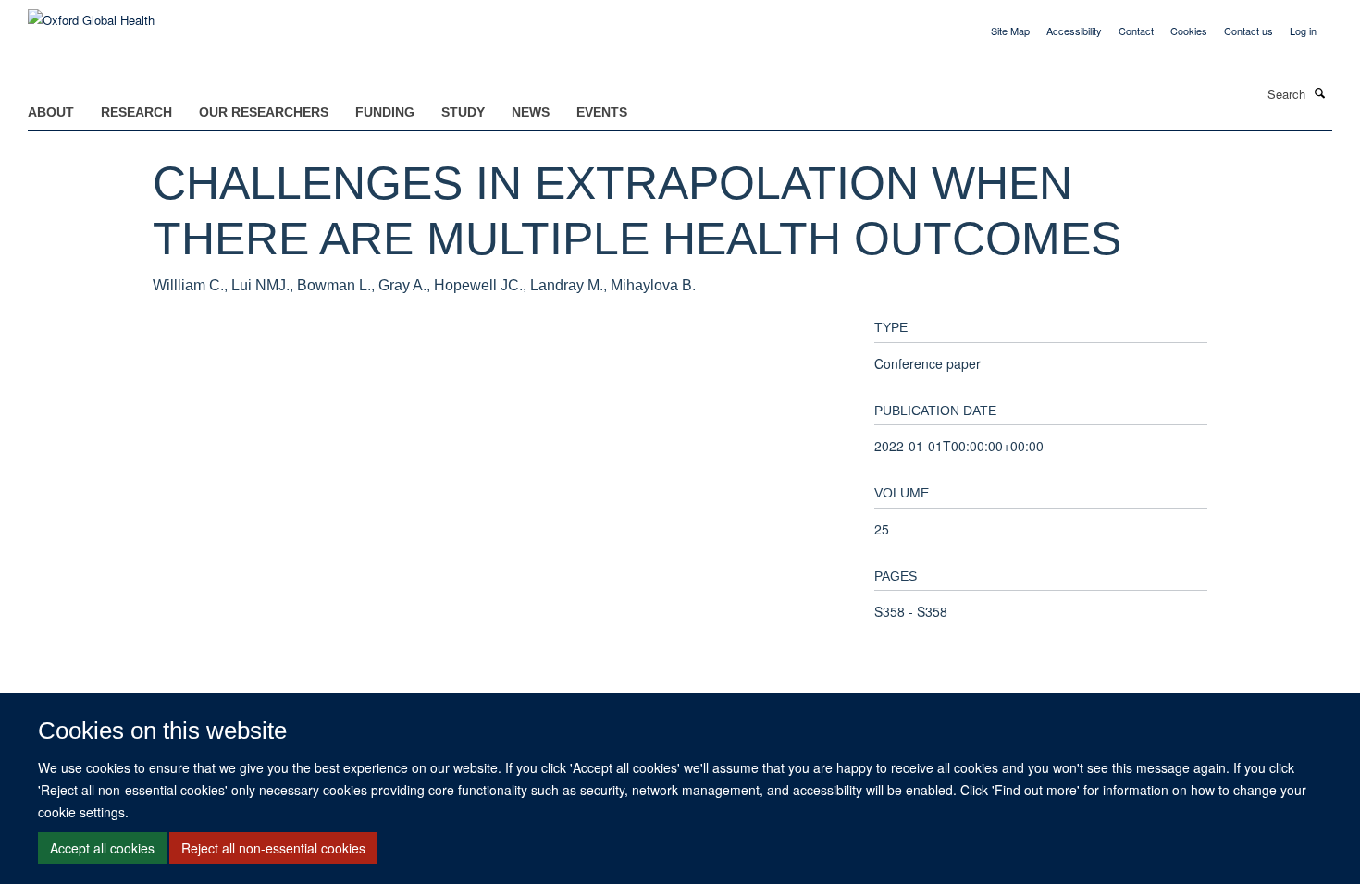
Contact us (1248, 30)
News (531, 111)
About (51, 111)
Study (463, 111)
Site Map (1010, 30)
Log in (1303, 30)
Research (136, 111)
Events (601, 111)
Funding (384, 111)
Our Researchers (263, 111)
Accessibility (1074, 30)
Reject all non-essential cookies (273, 848)
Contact (1136, 30)
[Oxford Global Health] (91, 13)
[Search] (1320, 92)
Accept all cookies (102, 848)
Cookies (1188, 30)
